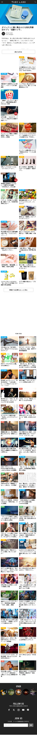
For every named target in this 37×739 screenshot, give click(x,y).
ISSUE (3, 190)
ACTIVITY (21, 57)
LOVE (21, 353)
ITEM (2, 90)
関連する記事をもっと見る (18, 290)
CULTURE (3, 107)
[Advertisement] (18, 313)
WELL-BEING (4, 73)
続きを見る (18, 52)
